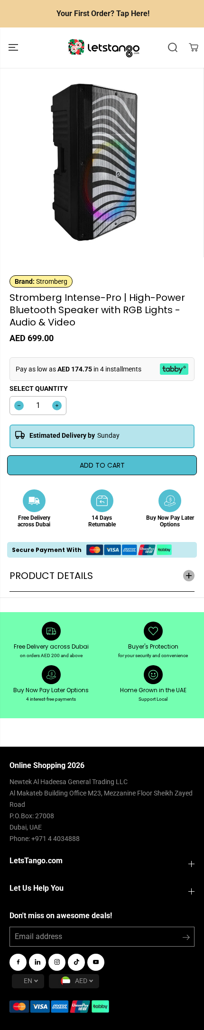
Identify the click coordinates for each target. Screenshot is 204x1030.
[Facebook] (18, 962)
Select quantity (38, 388)
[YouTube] (95, 962)
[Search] (172, 47)
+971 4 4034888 (55, 838)
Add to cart (102, 465)
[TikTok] (76, 962)
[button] (14, 47)
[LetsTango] (103, 47)
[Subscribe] (186, 939)
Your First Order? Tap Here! (102, 13)
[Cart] (193, 47)
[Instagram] (56, 962)
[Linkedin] (37, 962)
